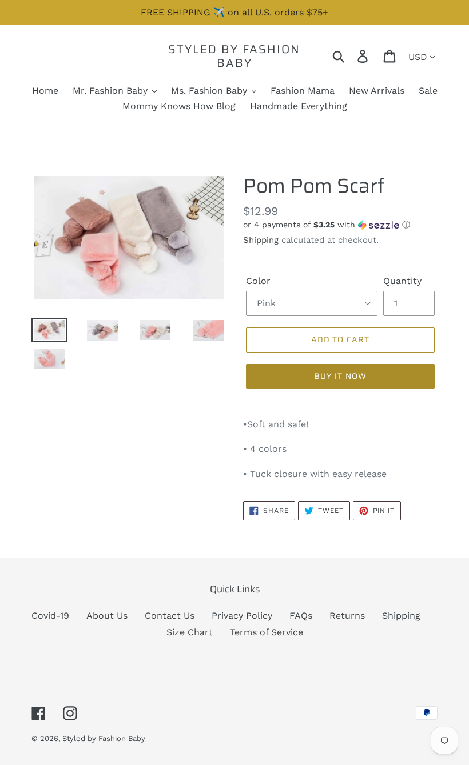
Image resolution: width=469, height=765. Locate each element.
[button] (340, 224)
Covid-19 (50, 615)
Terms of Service (266, 632)
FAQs (300, 615)
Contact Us (169, 615)
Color (258, 280)
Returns (347, 615)
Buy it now (340, 376)
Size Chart (189, 632)
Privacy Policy (242, 615)
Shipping (261, 240)
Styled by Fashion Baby (234, 56)
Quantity (402, 280)
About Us (107, 615)
